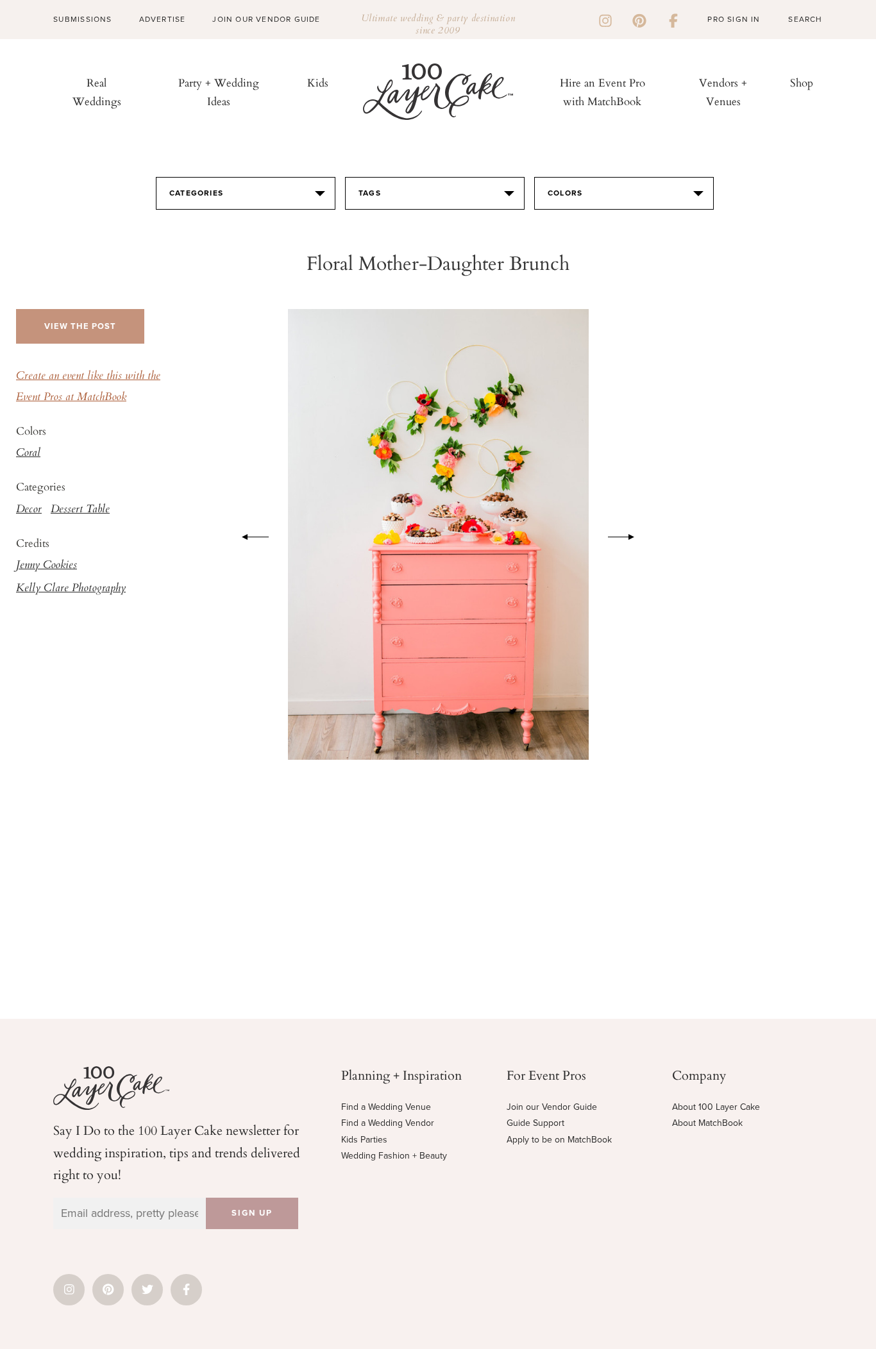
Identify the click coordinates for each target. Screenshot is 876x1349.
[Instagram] (605, 19)
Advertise (162, 19)
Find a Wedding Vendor (387, 1123)
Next (628, 535)
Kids (317, 82)
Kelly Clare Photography (71, 589)
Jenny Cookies (46, 565)
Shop (801, 82)
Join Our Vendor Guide (266, 19)
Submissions (82, 19)
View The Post (80, 326)
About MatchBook (707, 1123)
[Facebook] (673, 19)
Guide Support (535, 1123)
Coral (28, 453)
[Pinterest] (639, 19)
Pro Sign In (733, 19)
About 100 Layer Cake (716, 1107)
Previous (249, 535)
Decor (29, 510)
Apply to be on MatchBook (559, 1139)
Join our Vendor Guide (552, 1107)
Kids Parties (364, 1139)
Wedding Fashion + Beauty (394, 1155)
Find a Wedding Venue (386, 1107)
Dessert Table (80, 510)
